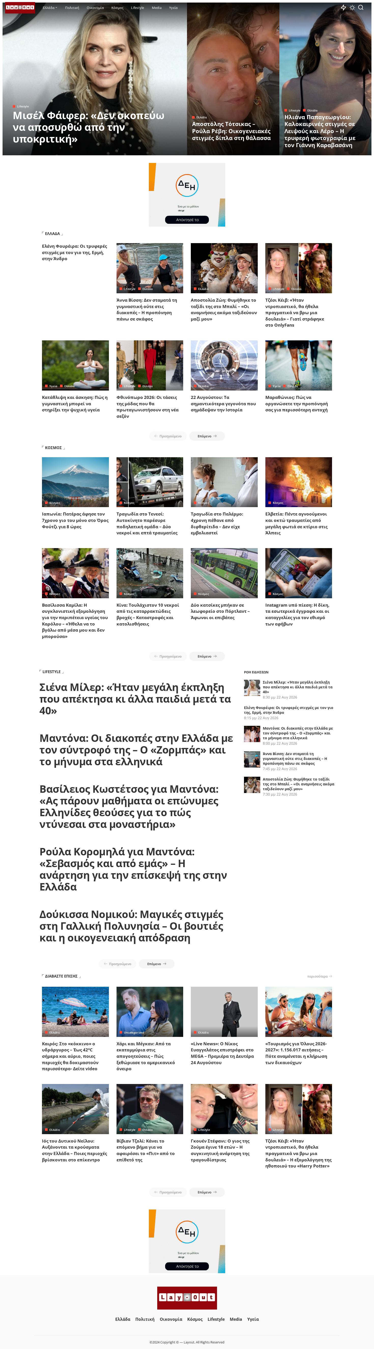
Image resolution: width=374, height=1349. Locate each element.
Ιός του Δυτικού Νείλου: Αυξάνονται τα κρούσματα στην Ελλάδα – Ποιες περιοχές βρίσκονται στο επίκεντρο (74, 1150)
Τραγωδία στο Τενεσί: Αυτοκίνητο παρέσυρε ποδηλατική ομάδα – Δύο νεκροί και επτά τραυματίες (147, 523)
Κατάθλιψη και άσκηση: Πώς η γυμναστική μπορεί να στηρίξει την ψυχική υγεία (75, 403)
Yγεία (53, 386)
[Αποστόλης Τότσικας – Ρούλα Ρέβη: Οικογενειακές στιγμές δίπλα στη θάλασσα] (233, 79)
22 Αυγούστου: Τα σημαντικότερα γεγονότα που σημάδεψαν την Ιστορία (223, 403)
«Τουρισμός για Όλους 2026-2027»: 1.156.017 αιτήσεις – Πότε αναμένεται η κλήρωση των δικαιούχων (296, 1053)
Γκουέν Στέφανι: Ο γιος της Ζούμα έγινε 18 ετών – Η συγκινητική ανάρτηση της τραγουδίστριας (220, 1150)
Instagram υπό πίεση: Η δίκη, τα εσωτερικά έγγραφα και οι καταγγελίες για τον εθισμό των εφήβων (297, 614)
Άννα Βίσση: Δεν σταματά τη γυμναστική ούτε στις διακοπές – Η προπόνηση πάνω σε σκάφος (147, 309)
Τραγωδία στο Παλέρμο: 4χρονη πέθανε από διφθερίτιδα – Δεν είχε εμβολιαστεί (217, 523)
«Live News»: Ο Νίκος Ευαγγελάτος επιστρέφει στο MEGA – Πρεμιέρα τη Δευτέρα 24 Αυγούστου (222, 1053)
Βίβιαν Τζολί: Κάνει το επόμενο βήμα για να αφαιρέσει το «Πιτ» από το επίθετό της (146, 1150)
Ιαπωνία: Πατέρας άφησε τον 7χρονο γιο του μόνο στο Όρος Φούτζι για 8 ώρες (75, 520)
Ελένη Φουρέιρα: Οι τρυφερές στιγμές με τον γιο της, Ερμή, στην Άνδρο (74, 252)
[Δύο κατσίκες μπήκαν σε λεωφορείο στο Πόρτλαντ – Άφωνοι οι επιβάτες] (224, 573)
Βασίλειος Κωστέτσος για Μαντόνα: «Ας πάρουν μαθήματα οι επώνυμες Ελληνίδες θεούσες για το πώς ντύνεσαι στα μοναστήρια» (128, 806)
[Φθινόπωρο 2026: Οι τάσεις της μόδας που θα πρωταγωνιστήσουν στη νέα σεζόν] (150, 365)
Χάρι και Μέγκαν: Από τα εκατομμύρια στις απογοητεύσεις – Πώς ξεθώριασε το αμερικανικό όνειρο (146, 1056)
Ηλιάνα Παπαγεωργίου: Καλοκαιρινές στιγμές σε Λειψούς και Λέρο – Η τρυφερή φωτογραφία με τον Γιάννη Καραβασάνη (319, 131)
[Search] (361, 7)
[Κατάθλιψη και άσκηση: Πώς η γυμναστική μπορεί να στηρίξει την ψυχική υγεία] (75, 365)
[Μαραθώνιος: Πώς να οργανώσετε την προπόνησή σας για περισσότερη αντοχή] (298, 365)
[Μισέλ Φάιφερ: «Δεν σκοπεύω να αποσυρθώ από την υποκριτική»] (95, 79)
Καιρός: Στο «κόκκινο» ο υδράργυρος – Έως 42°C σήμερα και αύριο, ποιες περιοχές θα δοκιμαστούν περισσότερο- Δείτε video (70, 1056)
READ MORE (162, 150)
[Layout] (20, 7)
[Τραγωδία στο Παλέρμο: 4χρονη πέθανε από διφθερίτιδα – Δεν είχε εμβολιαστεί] (224, 482)
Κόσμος (54, 502)
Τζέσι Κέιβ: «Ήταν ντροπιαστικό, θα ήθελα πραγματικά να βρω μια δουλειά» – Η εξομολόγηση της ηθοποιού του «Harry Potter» (298, 1153)
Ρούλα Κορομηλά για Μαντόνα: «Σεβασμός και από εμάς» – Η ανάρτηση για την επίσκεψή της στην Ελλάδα (133, 869)
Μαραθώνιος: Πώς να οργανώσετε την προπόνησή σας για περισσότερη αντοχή (296, 403)
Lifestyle (23, 106)
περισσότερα (317, 976)
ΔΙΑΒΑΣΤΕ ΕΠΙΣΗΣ (61, 976)
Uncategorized (134, 1032)
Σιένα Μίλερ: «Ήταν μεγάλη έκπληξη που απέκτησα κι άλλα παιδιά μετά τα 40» (135, 698)
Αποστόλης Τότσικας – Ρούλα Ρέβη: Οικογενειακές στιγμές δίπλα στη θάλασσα (231, 131)
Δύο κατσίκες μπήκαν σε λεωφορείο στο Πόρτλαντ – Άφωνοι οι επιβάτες (220, 611)
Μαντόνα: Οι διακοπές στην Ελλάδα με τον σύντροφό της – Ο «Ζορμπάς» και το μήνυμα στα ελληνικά (136, 749)
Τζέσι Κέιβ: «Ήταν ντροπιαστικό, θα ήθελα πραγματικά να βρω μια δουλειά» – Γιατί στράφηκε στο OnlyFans (294, 312)
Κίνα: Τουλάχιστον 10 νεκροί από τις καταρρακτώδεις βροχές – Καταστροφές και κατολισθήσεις (148, 614)
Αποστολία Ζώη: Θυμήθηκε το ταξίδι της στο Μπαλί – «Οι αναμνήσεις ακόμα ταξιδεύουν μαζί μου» (224, 309)
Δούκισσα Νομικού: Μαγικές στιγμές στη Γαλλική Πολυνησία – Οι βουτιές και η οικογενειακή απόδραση (131, 925)
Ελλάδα (201, 117)
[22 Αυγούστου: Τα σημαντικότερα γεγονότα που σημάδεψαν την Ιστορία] (224, 365)
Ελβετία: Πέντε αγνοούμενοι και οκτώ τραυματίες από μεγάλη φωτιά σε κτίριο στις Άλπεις (296, 523)
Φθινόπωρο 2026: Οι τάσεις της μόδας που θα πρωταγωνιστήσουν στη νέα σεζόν (148, 406)
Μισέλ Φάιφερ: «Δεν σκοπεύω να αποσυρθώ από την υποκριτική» (88, 127)
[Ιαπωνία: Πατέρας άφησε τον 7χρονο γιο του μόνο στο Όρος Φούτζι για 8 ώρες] (75, 482)
